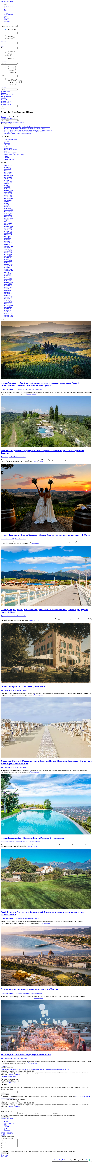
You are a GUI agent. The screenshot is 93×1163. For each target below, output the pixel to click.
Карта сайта (66, 1069)
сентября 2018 (8, 305)
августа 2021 (8, 256)
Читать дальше (31, 394)
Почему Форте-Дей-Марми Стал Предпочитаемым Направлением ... (25, 132)
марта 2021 (7, 262)
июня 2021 (7, 259)
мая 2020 (7, 277)
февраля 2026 (8, 175)
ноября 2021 (8, 251)
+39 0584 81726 (11, 1082)
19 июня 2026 (11, 690)
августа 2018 (8, 307)
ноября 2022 (8, 231)
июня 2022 (7, 239)
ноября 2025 (8, 180)
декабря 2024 (8, 193)
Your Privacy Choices (77, 1160)
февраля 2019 (8, 297)
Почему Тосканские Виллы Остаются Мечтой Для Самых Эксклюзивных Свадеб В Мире (45, 535)
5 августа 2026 (9, 457)
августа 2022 (8, 236)
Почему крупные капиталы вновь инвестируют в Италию (29, 989)
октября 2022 (8, 233)
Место (16, 1069)
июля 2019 (7, 289)
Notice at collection (60, 1160)
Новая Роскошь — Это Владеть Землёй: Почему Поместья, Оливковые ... (27, 127)
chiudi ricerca (4, 1155)
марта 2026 (7, 174)
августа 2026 (8, 165)
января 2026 (8, 177)
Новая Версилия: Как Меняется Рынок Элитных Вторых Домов (32, 838)
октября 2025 (8, 182)
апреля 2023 (8, 223)
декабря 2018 (8, 300)
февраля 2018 (8, 315)
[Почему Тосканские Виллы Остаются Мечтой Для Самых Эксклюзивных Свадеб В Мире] (46, 531)
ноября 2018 (8, 302)
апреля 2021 (8, 261)
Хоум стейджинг (9, 159)
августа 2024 (8, 200)
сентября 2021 (8, 254)
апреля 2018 (8, 313)
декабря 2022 (8, 229)
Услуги (21, 1069)
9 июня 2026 (11, 767)
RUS (11, 1133)
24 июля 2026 (10, 539)
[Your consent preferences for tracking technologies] (90, 1160)
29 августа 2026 (26, 389)
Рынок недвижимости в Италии (14, 154)
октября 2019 (8, 287)
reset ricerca (4, 1156)
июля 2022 (7, 238)
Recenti (3, 122)
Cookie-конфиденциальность (53, 1069)
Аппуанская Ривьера (10, 139)
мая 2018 (7, 312)
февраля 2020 (8, 282)
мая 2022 (7, 241)
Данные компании (14, 1074)
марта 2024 (7, 208)
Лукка (6, 146)
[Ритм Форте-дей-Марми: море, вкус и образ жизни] (46, 1050)
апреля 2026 (8, 172)
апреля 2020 (8, 279)
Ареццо (6, 141)
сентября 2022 (8, 234)
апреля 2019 (8, 293)
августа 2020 (8, 272)
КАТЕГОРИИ (10, 122)
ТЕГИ (22, 122)
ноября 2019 (8, 285)
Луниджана (8, 148)
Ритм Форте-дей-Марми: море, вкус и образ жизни (26, 1054)
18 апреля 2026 (25, 993)
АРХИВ (17, 122)
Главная (3, 117)
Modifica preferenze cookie (8, 1076)
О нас (2, 1069)
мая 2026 (7, 170)
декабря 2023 (8, 213)
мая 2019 (7, 292)
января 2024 (8, 211)
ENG (8, 6)
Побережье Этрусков (10, 153)
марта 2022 (7, 244)
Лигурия (7, 144)
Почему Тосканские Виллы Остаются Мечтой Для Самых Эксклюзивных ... (28, 130)
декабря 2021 (8, 249)
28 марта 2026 (11, 1058)
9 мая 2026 (24, 918)
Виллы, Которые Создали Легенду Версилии (18, 133)
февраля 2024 (8, 210)
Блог (5, 1128)
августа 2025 (8, 183)
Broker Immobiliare (36, 389)
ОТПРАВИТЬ (5, 1094)
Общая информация (10, 149)
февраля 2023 (8, 226)
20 (6, 1066)
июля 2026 (7, 167)
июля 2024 (7, 203)
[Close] (1, 1108)
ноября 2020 (8, 267)
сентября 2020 (8, 270)
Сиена (6, 156)
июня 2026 (7, 169)
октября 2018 (8, 303)
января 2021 (8, 266)
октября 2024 (8, 197)
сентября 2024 (8, 198)
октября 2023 (8, 216)
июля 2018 (7, 308)
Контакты (41, 1069)
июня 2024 (7, 205)
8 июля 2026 (11, 616)
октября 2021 (8, 252)
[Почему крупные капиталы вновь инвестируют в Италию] (46, 985)
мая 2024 (7, 206)
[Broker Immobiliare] (7, 1)
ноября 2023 (8, 215)
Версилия (7, 143)
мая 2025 (7, 187)
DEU (12, 6)
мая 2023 (7, 221)
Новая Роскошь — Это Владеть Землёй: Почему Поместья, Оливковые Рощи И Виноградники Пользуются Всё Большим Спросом (40, 384)
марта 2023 (7, 224)
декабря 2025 (8, 178)
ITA (5, 6)
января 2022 (8, 247)
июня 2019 (7, 290)
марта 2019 (7, 295)
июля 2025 (7, 185)
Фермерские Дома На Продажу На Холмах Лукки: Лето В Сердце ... (25, 128)
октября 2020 (8, 269)
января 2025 (8, 192)
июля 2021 (7, 257)
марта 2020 (7, 280)
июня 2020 (7, 275)
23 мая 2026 (24, 842)
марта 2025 (7, 188)
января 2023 (8, 228)
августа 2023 (8, 220)
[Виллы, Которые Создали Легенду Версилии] (46, 682)
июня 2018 (7, 310)
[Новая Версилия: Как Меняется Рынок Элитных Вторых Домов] (46, 834)
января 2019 (8, 298)
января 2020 (8, 284)
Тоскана (6, 157)
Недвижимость (9, 1069)
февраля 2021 (8, 264)
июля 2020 (7, 274)
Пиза (5, 151)
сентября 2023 (8, 218)
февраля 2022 (8, 246)
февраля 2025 (8, 190)
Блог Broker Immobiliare (8, 118)
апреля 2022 (8, 243)
